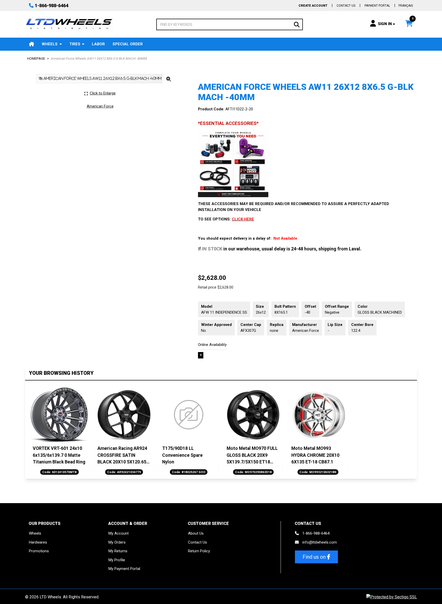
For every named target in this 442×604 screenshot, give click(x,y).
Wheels (50, 44)
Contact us (346, 5)
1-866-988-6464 (51, 5)
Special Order (128, 44)
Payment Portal (377, 5)
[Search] (297, 24)
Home (31, 44)
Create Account (313, 5)
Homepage (36, 58)
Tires (74, 44)
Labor (98, 44)
